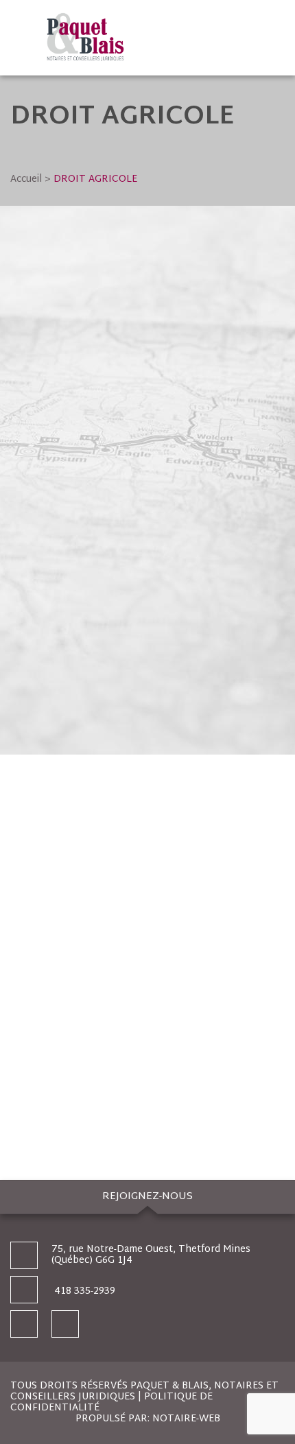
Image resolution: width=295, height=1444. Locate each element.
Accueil (26, 179)
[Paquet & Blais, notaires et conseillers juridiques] (162, 37)
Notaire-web (186, 1419)
